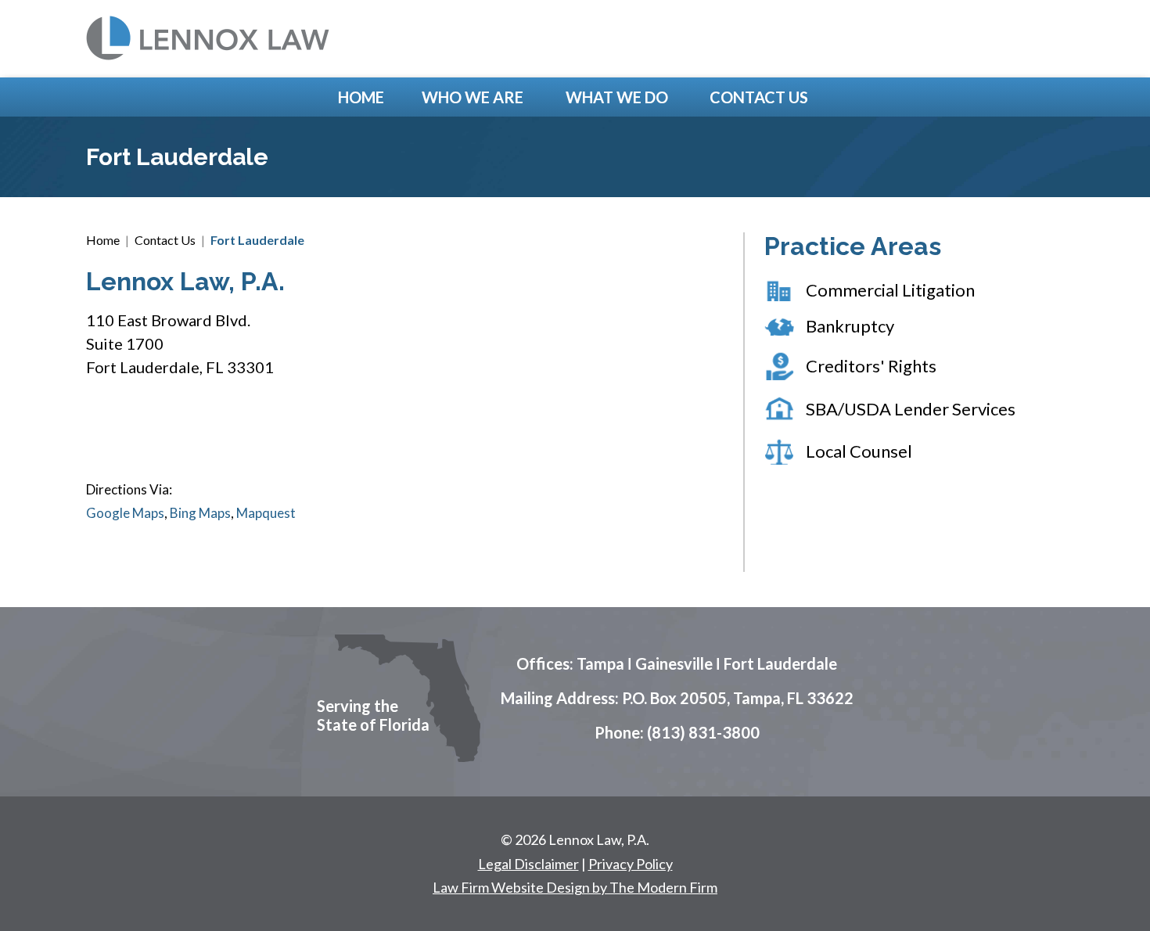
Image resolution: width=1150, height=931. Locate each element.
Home (361, 97)
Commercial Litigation (890, 289)
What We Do (617, 97)
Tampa (600, 663)
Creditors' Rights (871, 365)
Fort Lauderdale (780, 663)
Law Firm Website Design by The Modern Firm (575, 887)
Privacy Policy (630, 863)
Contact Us (759, 97)
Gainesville (674, 663)
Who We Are (472, 97)
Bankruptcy (850, 325)
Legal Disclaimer (528, 863)
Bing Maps (200, 513)
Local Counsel (859, 451)
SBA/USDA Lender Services (910, 408)
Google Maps (125, 513)
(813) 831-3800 (703, 732)
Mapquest (266, 513)
